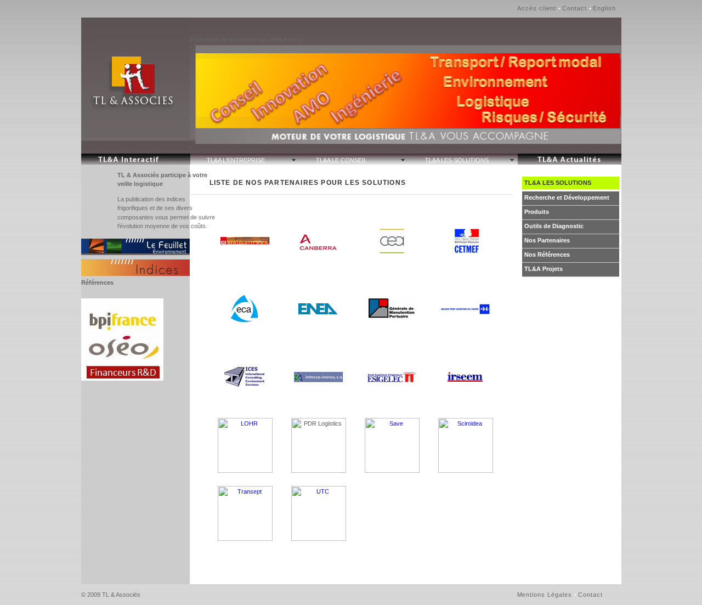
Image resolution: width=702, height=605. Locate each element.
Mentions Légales (545, 594)
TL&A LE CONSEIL (341, 160)
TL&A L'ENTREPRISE (236, 160)
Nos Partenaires (547, 240)
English (604, 8)
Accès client (536, 8)
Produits (536, 211)
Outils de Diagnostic (554, 226)
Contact (574, 8)
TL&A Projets (543, 268)
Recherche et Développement (566, 197)
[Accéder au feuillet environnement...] (135, 246)
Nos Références (547, 254)
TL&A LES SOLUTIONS (457, 160)
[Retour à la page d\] (135, 78)
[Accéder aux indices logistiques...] (135, 267)
